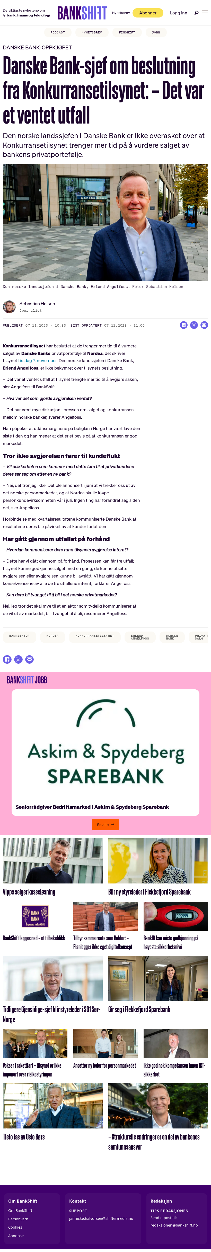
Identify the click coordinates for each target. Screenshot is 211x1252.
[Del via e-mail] (204, 325)
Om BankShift (20, 1210)
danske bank (172, 637)
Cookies (15, 1227)
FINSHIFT (127, 32)
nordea (53, 635)
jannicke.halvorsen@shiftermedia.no (101, 1218)
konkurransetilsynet (95, 635)
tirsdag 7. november (37, 360)
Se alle (103, 824)
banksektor (19, 635)
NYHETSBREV (92, 32)
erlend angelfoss (140, 637)
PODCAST (58, 32)
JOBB (156, 32)
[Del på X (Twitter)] (194, 325)
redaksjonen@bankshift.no (174, 1225)
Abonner (147, 13)
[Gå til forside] (82, 13)
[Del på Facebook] (184, 325)
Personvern (18, 1218)
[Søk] (196, 12)
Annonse (16, 1235)
